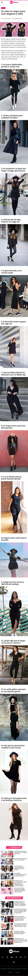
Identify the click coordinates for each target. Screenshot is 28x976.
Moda (3, 8)
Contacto (10, 972)
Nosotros (18, 972)
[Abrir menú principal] (2, 2)
